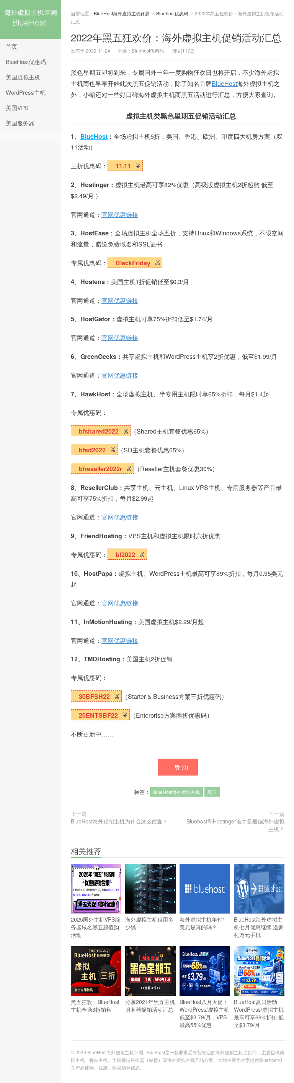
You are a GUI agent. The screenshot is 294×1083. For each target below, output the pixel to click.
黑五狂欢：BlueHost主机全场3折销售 (95, 1005)
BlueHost (224, 83)
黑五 (212, 792)
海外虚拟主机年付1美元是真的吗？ (202, 923)
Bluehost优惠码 (172, 13)
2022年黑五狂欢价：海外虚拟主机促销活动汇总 (176, 37)
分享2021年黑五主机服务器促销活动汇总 (150, 1005)
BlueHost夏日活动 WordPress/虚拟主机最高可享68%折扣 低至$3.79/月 (259, 1013)
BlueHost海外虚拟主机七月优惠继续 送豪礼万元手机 (259, 926)
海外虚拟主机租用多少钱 (149, 923)
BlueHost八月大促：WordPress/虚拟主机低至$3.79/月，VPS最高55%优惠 (204, 1013)
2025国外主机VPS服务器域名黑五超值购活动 (95, 926)
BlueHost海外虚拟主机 (176, 792)
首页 (11, 46)
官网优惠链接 (119, 214)
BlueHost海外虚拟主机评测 (30, 19)
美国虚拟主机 (23, 77)
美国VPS (17, 108)
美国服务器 (20, 123)
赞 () (181, 767)
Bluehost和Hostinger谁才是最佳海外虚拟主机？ (235, 825)
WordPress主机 (26, 92)
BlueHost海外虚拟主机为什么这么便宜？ (119, 821)
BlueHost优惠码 (26, 62)
